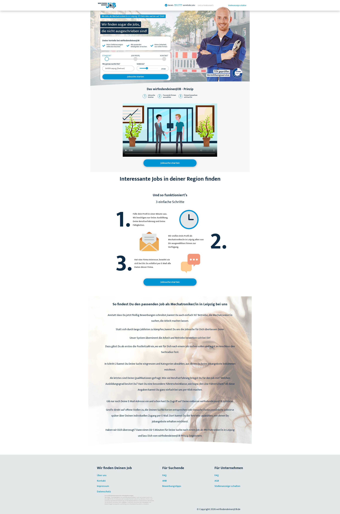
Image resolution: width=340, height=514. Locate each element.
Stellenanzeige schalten (237, 5)
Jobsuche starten (135, 76)
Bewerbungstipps (171, 486)
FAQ (164, 475)
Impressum (103, 486)
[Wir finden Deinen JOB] (107, 5)
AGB (216, 481)
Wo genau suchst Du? (111, 64)
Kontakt (101, 481)
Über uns (102, 475)
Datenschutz (104, 492)
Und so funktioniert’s (206, 5)
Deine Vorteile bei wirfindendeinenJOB (120, 40)
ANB (164, 481)
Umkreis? (141, 64)
